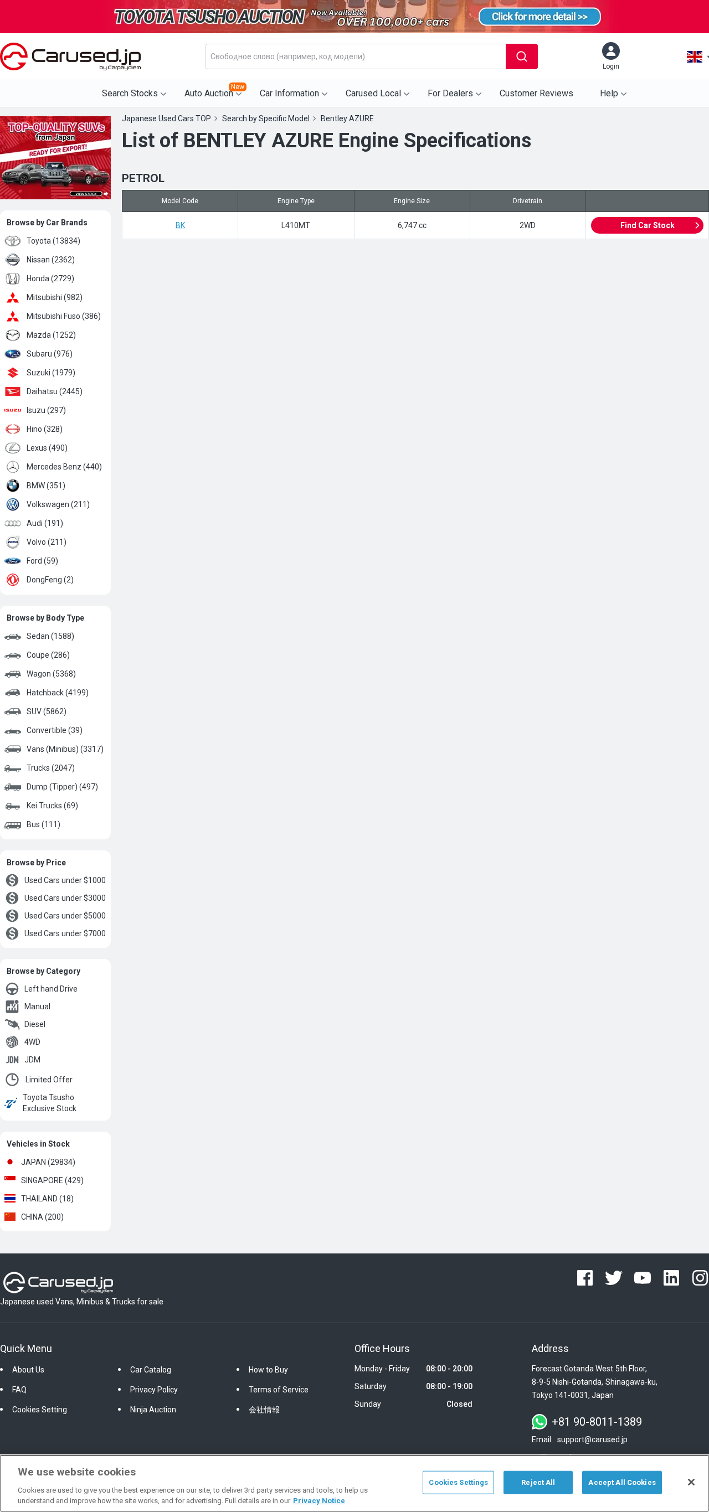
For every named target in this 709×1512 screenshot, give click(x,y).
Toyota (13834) (53, 240)
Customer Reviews (536, 93)
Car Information (289, 93)
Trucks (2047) (51, 767)
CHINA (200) (42, 1216)
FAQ (19, 1389)
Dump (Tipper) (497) (62, 786)
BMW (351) (46, 485)
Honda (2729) (50, 278)
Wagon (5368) (51, 673)
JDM (32, 1059)
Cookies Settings (458, 1482)
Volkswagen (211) (58, 504)
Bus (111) (43, 824)
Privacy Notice (319, 1500)
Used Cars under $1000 (65, 880)
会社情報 (264, 1409)
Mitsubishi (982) (55, 297)
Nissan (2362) (51, 259)
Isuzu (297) (46, 410)
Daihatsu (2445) (55, 391)
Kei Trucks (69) (52, 805)
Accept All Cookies (621, 1482)
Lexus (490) (47, 447)
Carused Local (373, 93)
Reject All (538, 1482)
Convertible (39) (55, 730)
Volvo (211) (46, 542)
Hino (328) (45, 429)
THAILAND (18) (47, 1198)
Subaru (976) (50, 353)
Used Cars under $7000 (65, 933)
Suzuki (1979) (51, 372)
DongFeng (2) (50, 579)
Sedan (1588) (50, 636)
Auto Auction (214, 91)
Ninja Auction (153, 1409)
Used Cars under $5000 (65, 915)
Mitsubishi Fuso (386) (64, 316)
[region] (354, 1483)
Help (609, 93)
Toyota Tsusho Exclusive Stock (49, 1103)
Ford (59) (42, 560)
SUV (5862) (46, 711)
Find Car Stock (647, 225)
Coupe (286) (48, 655)
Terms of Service (279, 1389)
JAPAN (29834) (48, 1162)
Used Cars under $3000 (65, 898)
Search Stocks (130, 93)
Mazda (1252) (51, 335)
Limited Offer (49, 1079)
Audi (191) (45, 523)
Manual (37, 1006)
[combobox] (355, 56)
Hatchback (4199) (58, 692)
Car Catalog (150, 1369)
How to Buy (268, 1369)
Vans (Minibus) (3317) (65, 749)
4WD (32, 1042)
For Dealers (450, 93)
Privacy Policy (154, 1389)
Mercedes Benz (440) (64, 466)
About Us (28, 1369)
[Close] (691, 1482)
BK (180, 225)
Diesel (34, 1024)
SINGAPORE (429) (52, 1180)
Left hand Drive (51, 988)
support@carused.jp (592, 1439)
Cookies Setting (39, 1409)
